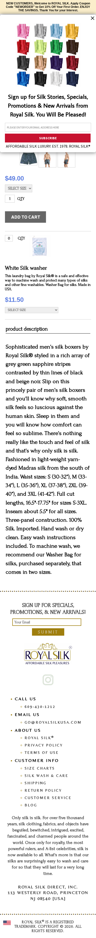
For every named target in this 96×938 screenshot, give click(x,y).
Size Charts (40, 768)
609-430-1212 (40, 706)
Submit (48, 632)
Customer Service (48, 798)
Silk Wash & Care (46, 775)
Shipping (36, 783)
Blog (31, 805)
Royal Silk (39, 738)
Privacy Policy (44, 745)
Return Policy (43, 790)
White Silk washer (26, 268)
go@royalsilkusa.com (53, 722)
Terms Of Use (42, 752)
